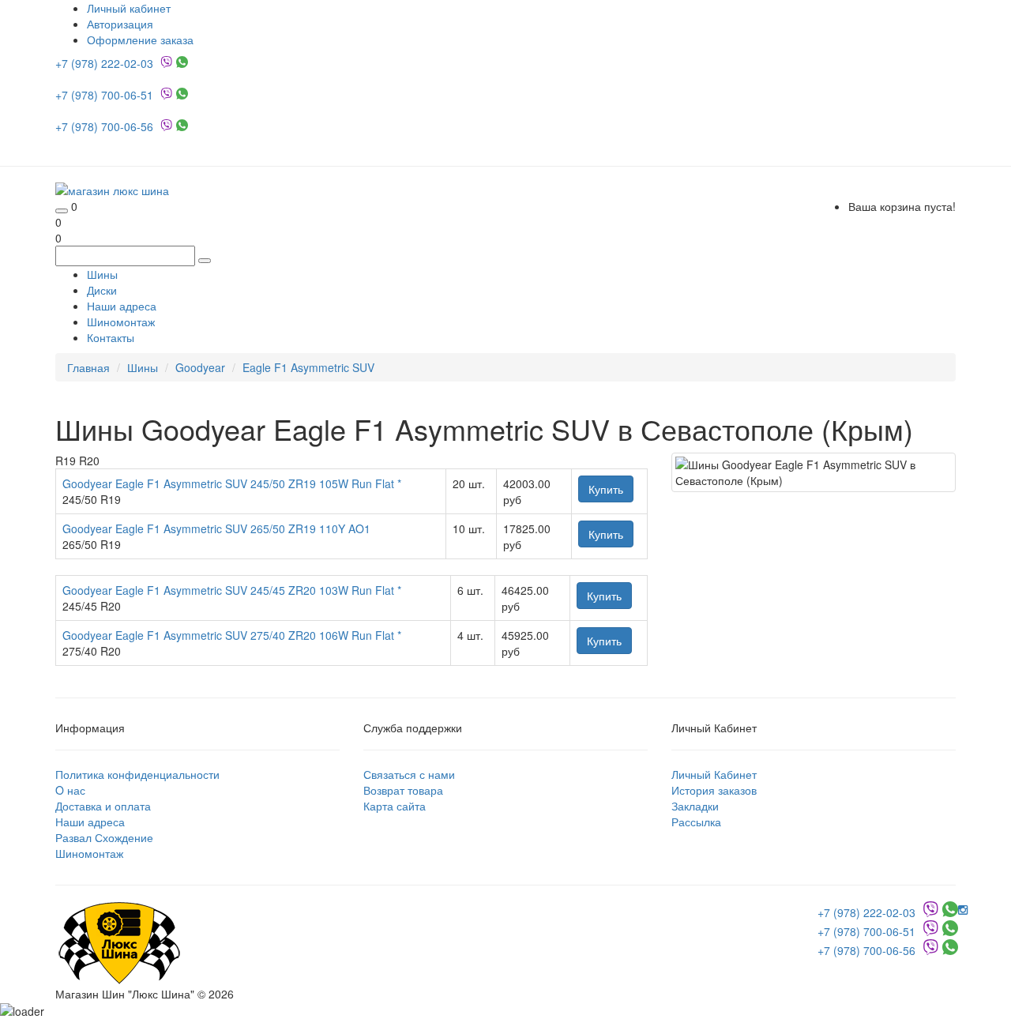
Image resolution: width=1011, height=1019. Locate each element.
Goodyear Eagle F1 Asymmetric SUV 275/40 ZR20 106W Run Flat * (231, 635)
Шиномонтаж (121, 321)
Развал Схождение (104, 837)
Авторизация (120, 24)
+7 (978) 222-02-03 (105, 63)
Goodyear (200, 367)
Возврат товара (403, 790)
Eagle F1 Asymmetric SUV (308, 367)
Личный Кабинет (714, 774)
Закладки (695, 806)
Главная (88, 367)
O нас (70, 790)
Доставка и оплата (103, 806)
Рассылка (696, 821)
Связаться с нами (409, 774)
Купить (605, 489)
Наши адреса (121, 306)
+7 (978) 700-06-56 (105, 126)
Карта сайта (394, 806)
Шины (102, 274)
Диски (102, 290)
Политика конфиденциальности (137, 774)
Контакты (110, 337)
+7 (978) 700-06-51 (105, 95)
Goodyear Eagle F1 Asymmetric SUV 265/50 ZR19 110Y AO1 (216, 528)
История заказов (714, 790)
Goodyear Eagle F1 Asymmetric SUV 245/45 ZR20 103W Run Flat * (231, 590)
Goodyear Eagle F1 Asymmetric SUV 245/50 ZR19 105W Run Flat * (231, 483)
